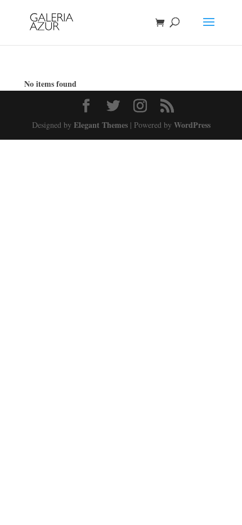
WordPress (192, 125)
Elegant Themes (101, 125)
